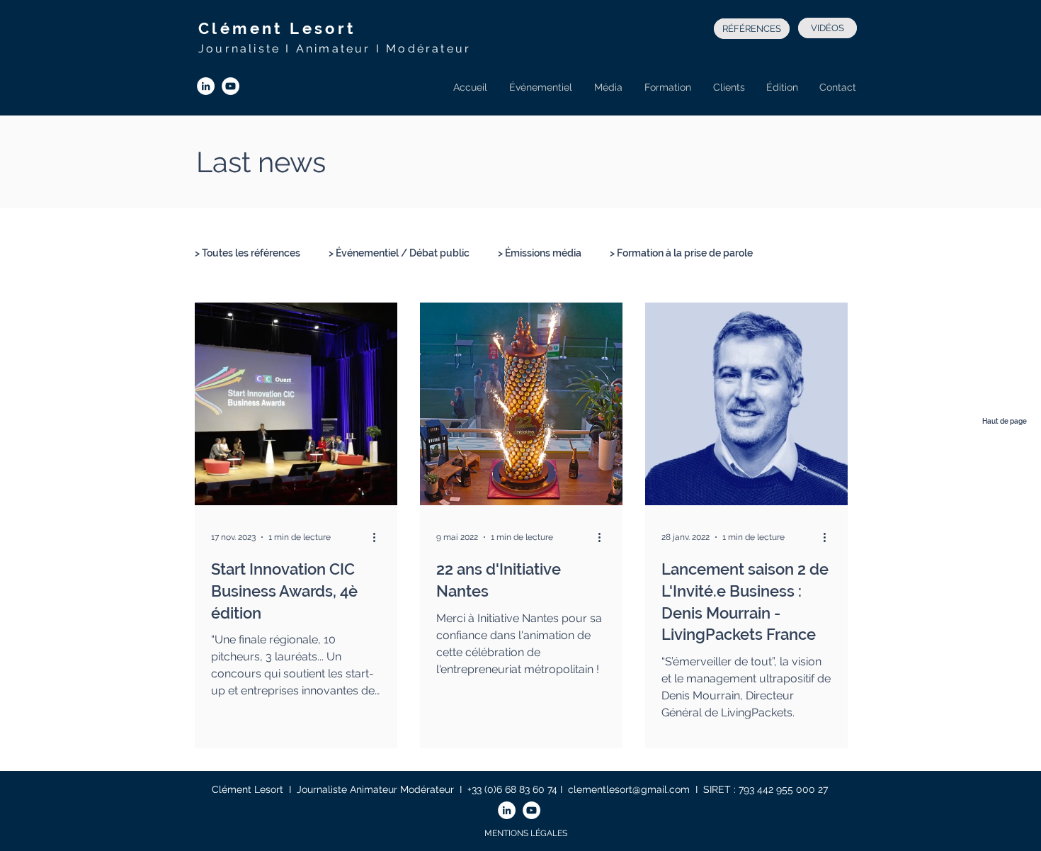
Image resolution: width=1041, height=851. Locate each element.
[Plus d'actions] (378, 537)
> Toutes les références (247, 253)
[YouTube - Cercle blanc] (230, 86)
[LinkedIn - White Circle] (206, 86)
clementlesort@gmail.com (629, 789)
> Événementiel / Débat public (399, 253)
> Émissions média (539, 253)
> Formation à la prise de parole (681, 253)
